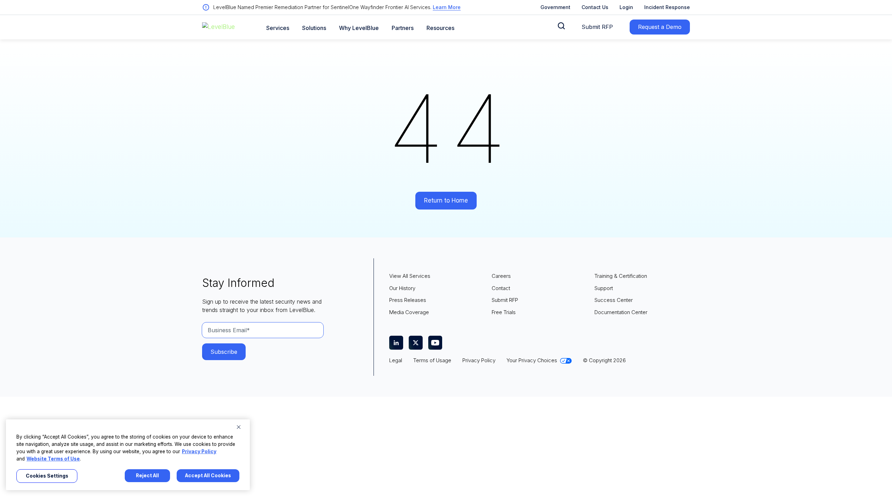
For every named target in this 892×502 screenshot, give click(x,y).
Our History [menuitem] (402, 288)
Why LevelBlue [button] (359, 28)
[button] (561, 25)
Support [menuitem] (603, 288)
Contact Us (595, 7)
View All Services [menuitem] (409, 276)
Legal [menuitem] (395, 360)
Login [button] (626, 7)
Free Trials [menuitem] (504, 312)
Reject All (147, 475)
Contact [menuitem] (501, 288)
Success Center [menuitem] (613, 300)
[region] (128, 454)
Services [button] (277, 28)
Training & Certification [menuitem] (620, 276)
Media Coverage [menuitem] (409, 312)
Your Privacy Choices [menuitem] (532, 360)
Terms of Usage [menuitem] (432, 360)
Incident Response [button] (667, 7)
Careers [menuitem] (501, 276)
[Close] (238, 427)
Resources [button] (440, 28)
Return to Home (446, 200)
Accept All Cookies (208, 475)
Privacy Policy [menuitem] (478, 360)
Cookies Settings (47, 476)
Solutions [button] (314, 28)
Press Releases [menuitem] (407, 300)
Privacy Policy (199, 451)
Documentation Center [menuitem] (620, 312)
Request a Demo (660, 26)
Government (555, 7)
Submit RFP (597, 26)
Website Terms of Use (53, 459)
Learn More (447, 7)
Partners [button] (403, 28)
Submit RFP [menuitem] (505, 300)
